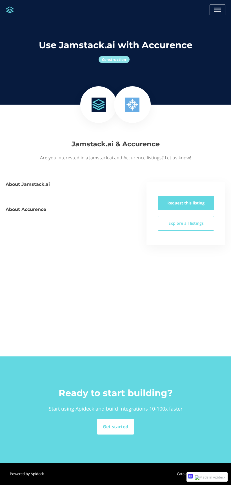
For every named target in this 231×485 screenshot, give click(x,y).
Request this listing (186, 203)
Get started (115, 427)
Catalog (183, 473)
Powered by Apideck (27, 473)
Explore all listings (186, 223)
